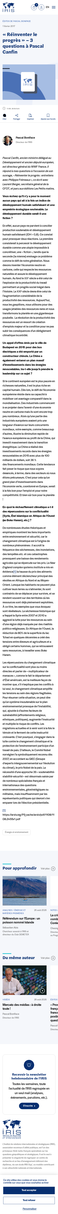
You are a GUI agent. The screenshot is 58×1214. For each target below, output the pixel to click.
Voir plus (45, 868)
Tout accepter (29, 1190)
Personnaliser (30, 1209)
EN (47, 7)
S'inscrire (28, 1106)
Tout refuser (29, 1200)
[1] (14, 571)
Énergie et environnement (16, 832)
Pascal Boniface (25, 137)
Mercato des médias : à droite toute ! (22, 1007)
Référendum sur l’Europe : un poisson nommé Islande (21, 920)
